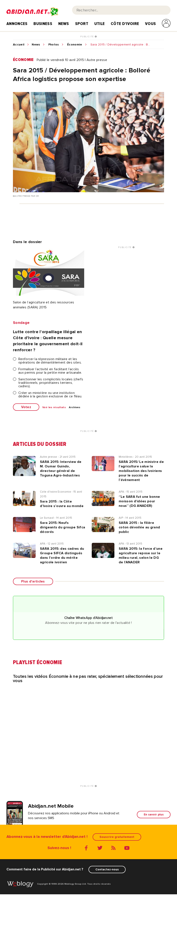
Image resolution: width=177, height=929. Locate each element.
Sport (81, 23)
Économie (74, 44)
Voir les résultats (54, 407)
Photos (53, 44)
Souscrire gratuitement (117, 837)
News (63, 23)
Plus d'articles (33, 581)
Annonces (17, 23)
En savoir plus (154, 814)
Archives (75, 407)
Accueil (18, 44)
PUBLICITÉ (87, 37)
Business (42, 23)
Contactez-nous (107, 869)
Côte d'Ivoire (125, 23)
